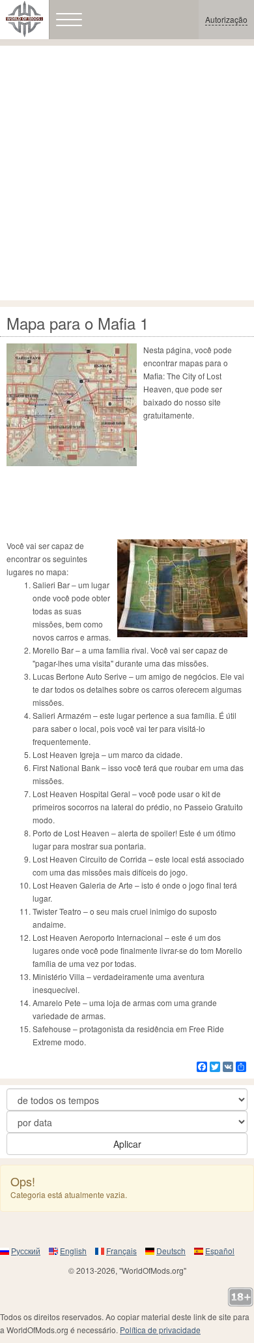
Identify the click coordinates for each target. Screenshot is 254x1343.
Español (219, 1250)
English (73, 1250)
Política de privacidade (160, 1329)
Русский (25, 1250)
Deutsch (171, 1250)
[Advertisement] (127, 173)
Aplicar (127, 1143)
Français (121, 1250)
